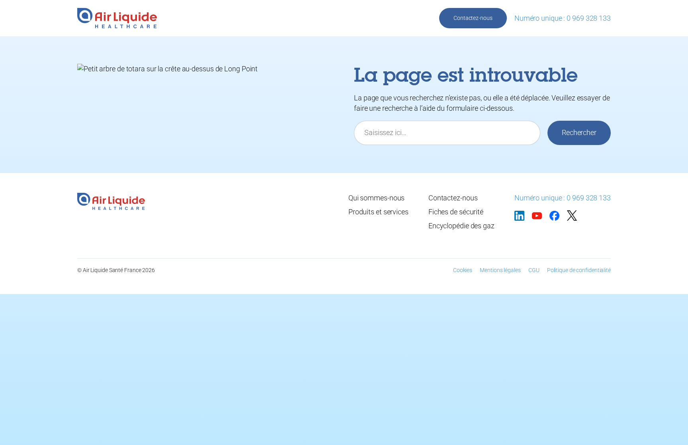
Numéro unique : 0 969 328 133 (562, 18)
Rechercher (579, 132)
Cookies (462, 270)
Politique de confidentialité (579, 270)
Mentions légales (500, 270)
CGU (533, 270)
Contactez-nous (473, 18)
